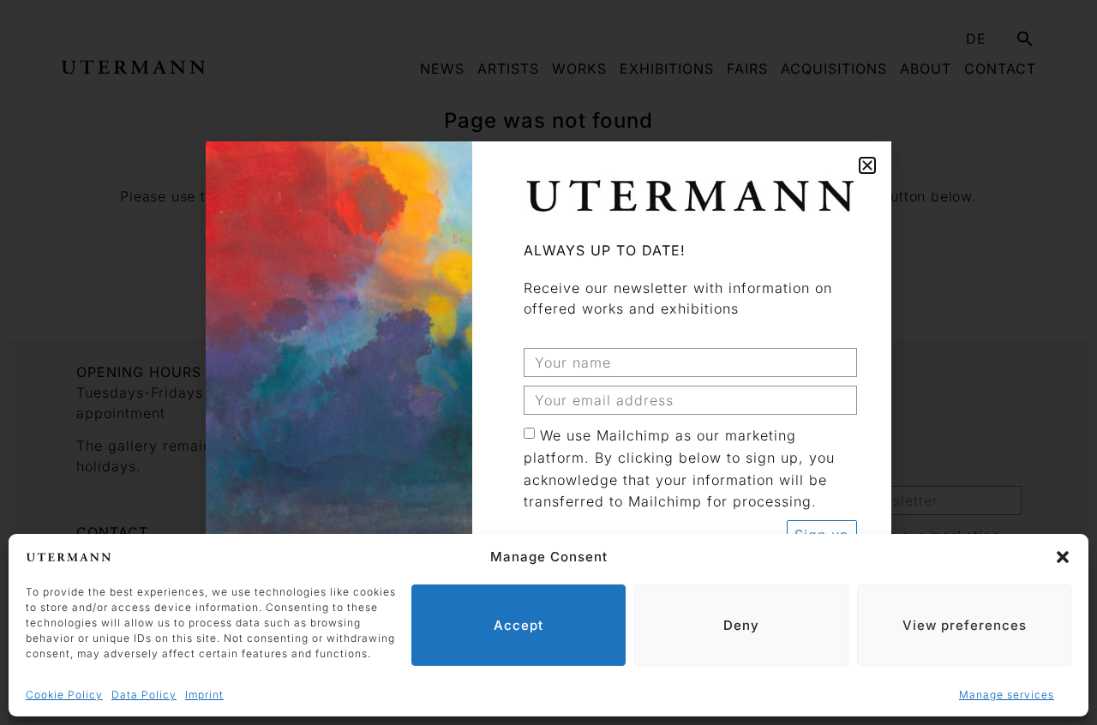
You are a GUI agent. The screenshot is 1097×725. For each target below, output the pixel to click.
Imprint (204, 694)
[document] (548, 362)
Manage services (1006, 694)
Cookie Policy (64, 694)
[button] (1062, 557)
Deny (741, 625)
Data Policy (144, 694)
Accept (518, 625)
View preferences (964, 625)
